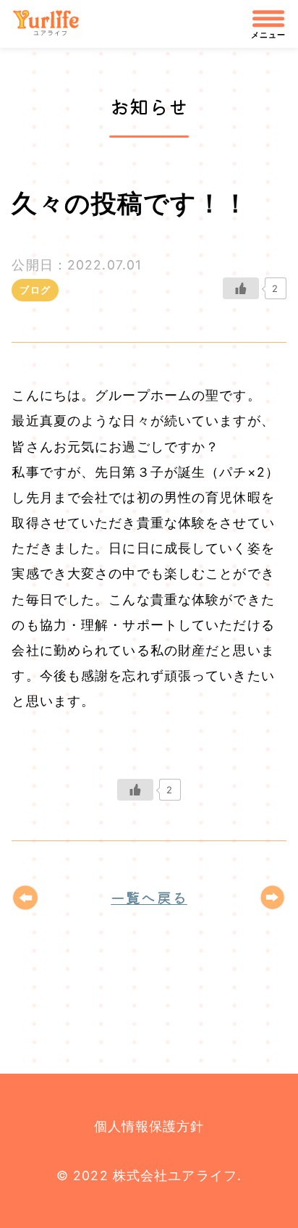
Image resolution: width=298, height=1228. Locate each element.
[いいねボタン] (241, 288)
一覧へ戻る (149, 897)
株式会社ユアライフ (53, 24)
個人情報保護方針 (149, 1126)
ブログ (35, 290)
